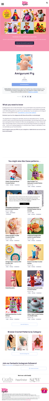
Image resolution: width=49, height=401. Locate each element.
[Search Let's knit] (47, 4)
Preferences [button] (29, 200)
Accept (24, 203)
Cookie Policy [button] (34, 199)
